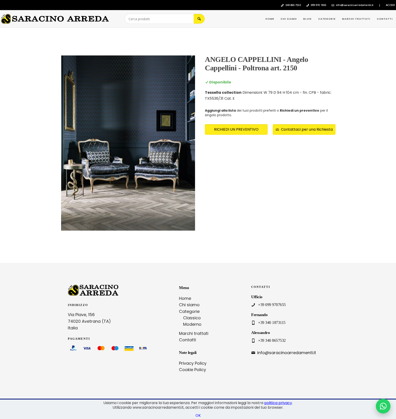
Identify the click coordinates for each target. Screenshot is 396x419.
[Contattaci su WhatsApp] (383, 406)
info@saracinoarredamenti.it (354, 5)
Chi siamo (189, 305)
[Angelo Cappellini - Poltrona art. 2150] (128, 143)
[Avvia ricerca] (199, 19)
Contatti (187, 340)
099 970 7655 (318, 5)
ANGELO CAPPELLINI (243, 59)
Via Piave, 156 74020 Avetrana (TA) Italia (89, 321)
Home (185, 298)
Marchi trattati (193, 333)
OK (198, 415)
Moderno (192, 324)
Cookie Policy (192, 369)
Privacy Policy (192, 363)
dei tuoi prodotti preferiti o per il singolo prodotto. (266, 112)
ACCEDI (390, 5)
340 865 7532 (293, 5)
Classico (192, 318)
